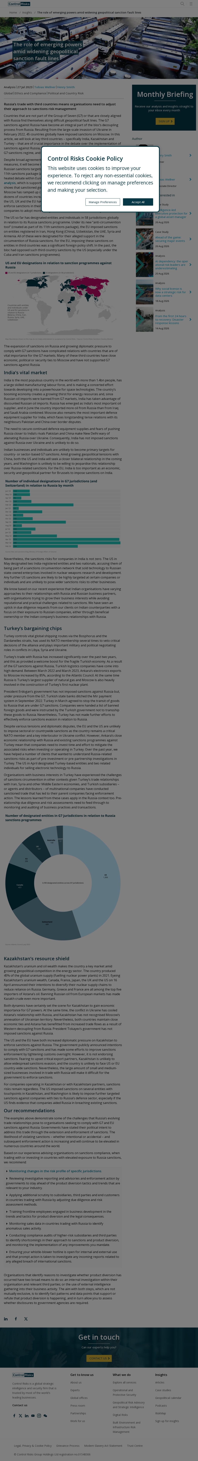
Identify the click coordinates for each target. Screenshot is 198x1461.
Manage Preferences (103, 202)
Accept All (138, 202)
